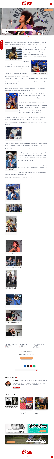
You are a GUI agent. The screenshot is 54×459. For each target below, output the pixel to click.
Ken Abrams (15, 380)
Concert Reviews (26, 351)
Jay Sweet (24, 354)
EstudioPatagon (30, 456)
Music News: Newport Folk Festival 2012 (24, 345)
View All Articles (16, 387)
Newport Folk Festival (11, 40)
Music (30, 351)
